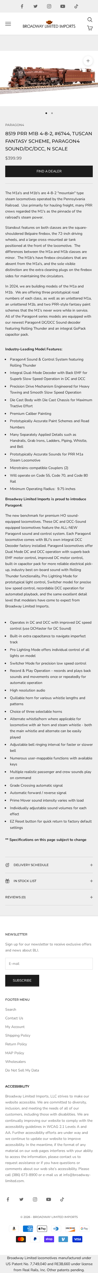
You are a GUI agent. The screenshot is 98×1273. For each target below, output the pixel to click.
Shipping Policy (17, 1035)
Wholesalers (15, 1061)
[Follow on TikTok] (76, 6)
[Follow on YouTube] (62, 6)
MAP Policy (14, 1053)
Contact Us (14, 1018)
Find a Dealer (49, 171)
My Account (15, 1026)
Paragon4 (14, 125)
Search (10, 1009)
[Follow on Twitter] (35, 6)
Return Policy (16, 1044)
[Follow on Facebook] (22, 6)
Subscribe (22, 980)
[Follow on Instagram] (49, 6)
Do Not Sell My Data (22, 1070)
